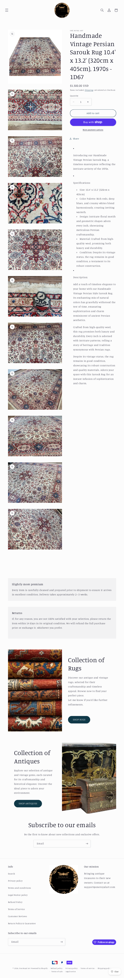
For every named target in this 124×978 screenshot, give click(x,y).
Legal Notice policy (18, 895)
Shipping (89, 90)
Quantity (74, 95)
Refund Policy (15, 902)
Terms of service (88, 968)
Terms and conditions (19, 888)
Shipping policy (104, 968)
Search (11, 873)
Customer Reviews (17, 916)
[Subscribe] (86, 843)
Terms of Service (16, 909)
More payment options (93, 130)
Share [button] (76, 138)
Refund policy (56, 968)
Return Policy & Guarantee (22, 923)
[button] (6, 10)
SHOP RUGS (79, 719)
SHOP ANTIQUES (28, 803)
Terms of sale (57, 971)
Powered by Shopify (39, 968)
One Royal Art (25, 968)
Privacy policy (15, 880)
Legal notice (71, 971)
